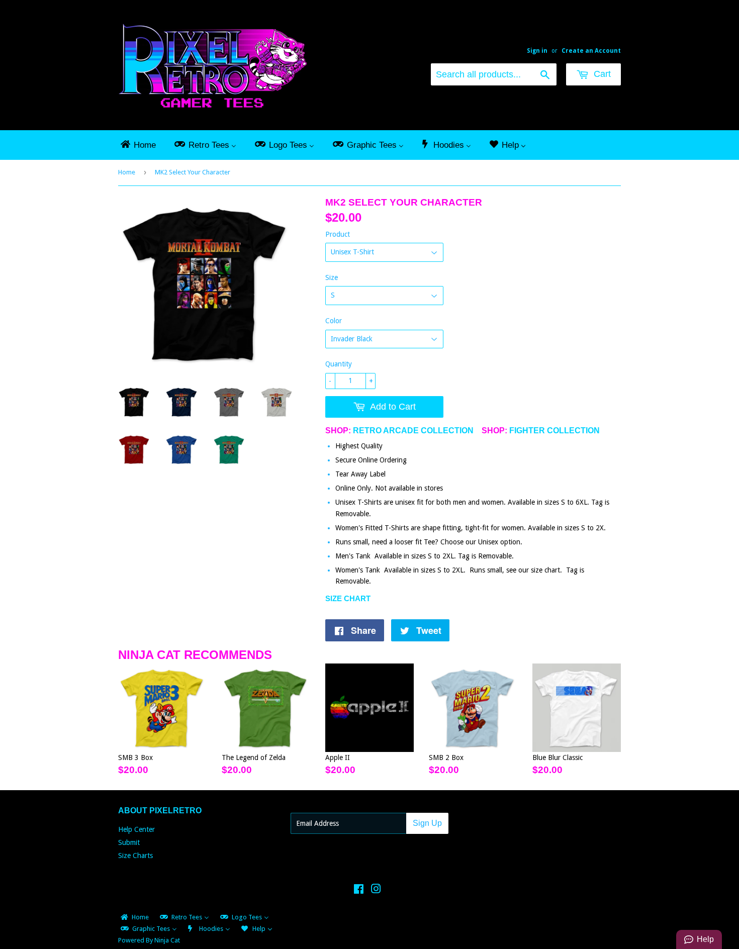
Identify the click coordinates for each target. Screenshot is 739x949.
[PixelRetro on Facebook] (358, 890)
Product (337, 234)
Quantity (338, 364)
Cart (601, 74)
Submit (129, 842)
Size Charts (135, 855)
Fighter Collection (554, 430)
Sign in (537, 50)
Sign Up (427, 823)
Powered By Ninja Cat (149, 940)
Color (333, 321)
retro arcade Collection (413, 430)
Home (126, 172)
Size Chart (348, 598)
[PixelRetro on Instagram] (376, 890)
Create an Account (591, 50)
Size (331, 277)
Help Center (136, 829)
